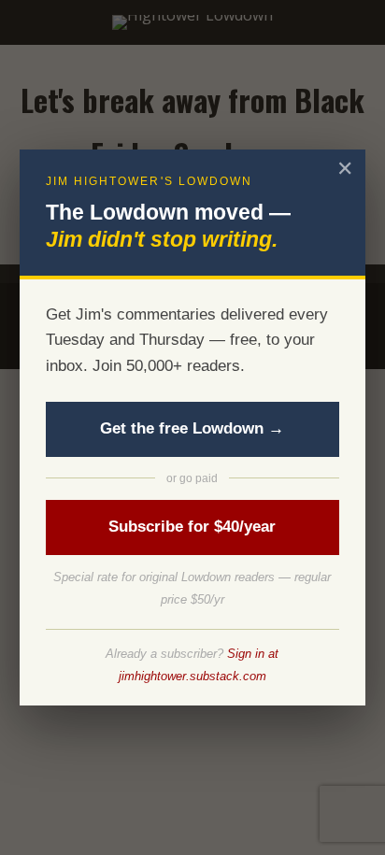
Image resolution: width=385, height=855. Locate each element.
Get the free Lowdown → (192, 428)
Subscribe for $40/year (192, 526)
